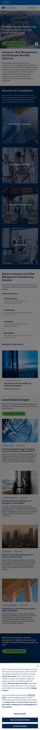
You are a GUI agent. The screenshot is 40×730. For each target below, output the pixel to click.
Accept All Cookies (20, 726)
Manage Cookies (20, 714)
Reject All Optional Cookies (20, 720)
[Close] (37, 666)
